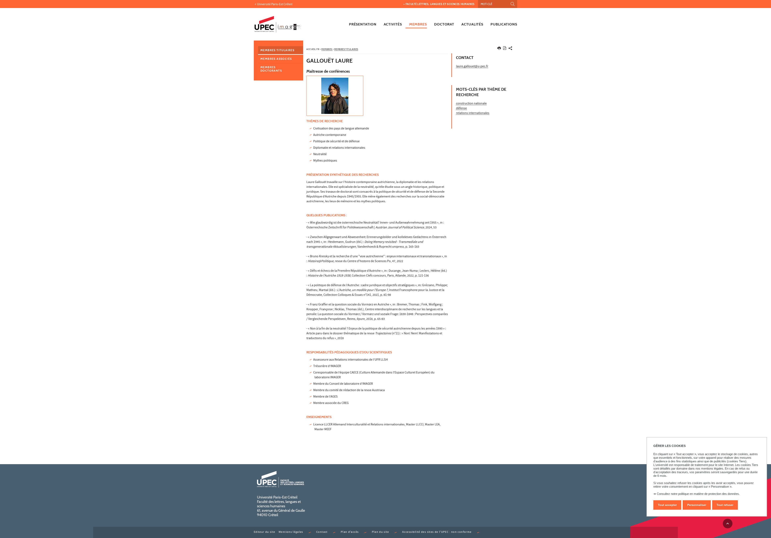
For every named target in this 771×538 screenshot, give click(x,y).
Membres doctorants (271, 68)
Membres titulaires (277, 50)
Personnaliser (696, 504)
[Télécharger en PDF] (504, 49)
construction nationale (471, 103)
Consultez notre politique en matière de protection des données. (698, 493)
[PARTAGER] (510, 49)
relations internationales (472, 113)
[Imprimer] (499, 49)
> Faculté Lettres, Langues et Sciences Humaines (439, 4)
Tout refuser (725, 504)
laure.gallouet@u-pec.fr (472, 66)
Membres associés (276, 59)
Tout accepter (667, 504)
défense (461, 108)
